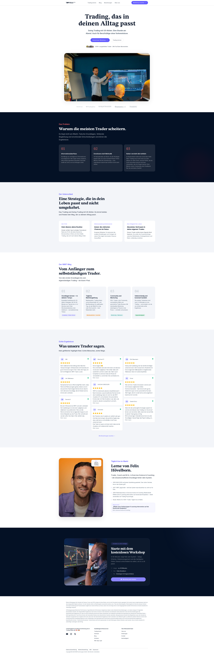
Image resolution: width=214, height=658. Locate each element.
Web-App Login (98, 640)
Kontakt (123, 636)
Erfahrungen (124, 633)
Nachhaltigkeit (124, 638)
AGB (90, 649)
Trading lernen (92, 2)
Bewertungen (108, 2)
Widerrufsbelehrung (83, 649)
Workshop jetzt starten (129, 579)
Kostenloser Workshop (99, 40)
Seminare (96, 633)
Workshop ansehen (138, 2)
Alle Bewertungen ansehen (106, 436)
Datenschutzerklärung (71, 649)
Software (96, 638)
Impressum (95, 649)
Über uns (117, 2)
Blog (100, 2)
